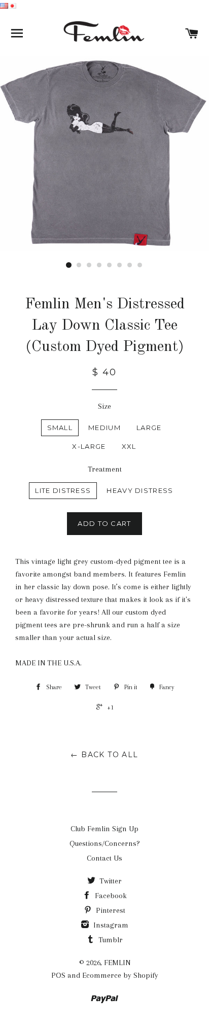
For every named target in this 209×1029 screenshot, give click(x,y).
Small (60, 427)
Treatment (105, 469)
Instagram (109, 925)
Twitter (109, 880)
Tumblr (109, 939)
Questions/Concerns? (104, 843)
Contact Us (104, 858)
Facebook (110, 895)
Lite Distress (63, 490)
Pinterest (109, 910)
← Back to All (104, 754)
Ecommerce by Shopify (120, 975)
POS (58, 975)
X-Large (89, 446)
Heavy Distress (140, 490)
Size (104, 406)
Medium (104, 427)
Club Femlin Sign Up (104, 828)
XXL (129, 446)
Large (149, 427)
